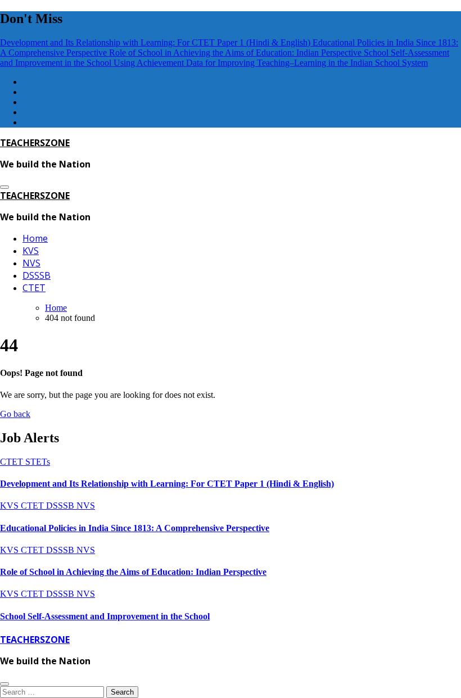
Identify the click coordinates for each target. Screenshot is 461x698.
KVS (30, 250)
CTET (34, 288)
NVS (31, 263)
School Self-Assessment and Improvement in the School (105, 616)
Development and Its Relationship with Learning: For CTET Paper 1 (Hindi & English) (167, 483)
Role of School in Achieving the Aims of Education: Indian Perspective (133, 572)
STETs (37, 461)
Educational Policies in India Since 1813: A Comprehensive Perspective (134, 528)
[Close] (4, 684)
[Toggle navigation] (4, 187)
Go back (15, 414)
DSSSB (36, 275)
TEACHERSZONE (35, 143)
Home (35, 238)
